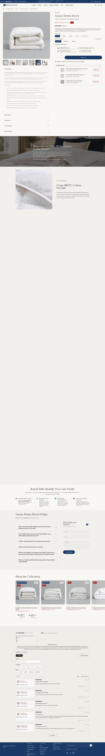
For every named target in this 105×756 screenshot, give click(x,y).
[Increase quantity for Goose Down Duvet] (62, 57)
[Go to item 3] (18, 62)
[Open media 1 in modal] (26, 35)
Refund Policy (56, 747)
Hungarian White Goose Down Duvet (51, 608)
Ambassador (22, 1)
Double (64, 36)
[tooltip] (56, 644)
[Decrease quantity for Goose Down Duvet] (56, 57)
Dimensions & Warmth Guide (60, 44)
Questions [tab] (25, 652)
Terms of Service (31, 747)
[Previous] (37, 1)
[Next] (67, 1)
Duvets (16, 8)
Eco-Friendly (43, 749)
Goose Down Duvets (24, 8)
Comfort (18, 666)
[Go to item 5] (31, 62)
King (77, 36)
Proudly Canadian (44, 747)
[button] (60, 26)
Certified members (25, 501)
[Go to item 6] (38, 62)
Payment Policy (56, 749)
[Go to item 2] (12, 62)
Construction (37, 666)
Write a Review (85, 656)
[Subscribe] (91, 745)
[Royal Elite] (3, 8)
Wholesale (42, 753)
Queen (70, 36)
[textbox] (28, 661)
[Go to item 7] (44, 62)
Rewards (42, 751)
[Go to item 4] (25, 62)
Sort (78, 676)
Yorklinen (15, 1)
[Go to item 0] (5, 62)
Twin (57, 36)
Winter (73, 41)
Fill (32, 666)
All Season (66, 41)
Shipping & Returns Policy (57, 744)
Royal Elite (9, 1)
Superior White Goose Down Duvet (76, 608)
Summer (58, 41)
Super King (84, 36)
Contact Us (29, 743)
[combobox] (96, 1)
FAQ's (28, 751)
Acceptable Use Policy (31, 754)
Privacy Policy (30, 745)
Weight (28, 666)
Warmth (23, 666)
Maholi (3, 1)
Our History (42, 743)
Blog (41, 745)
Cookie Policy (30, 749)
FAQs (25, 518)
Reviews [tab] (18, 652)
